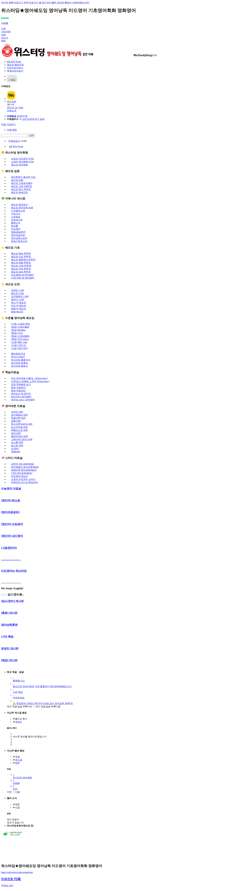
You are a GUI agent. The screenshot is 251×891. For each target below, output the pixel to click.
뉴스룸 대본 (17, 442)
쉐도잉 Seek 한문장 (21, 272)
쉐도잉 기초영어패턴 (22, 183)
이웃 (3, 28)
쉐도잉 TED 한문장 (21, 269)
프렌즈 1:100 (17, 290)
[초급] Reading (18, 330)
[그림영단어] (9, 547)
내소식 (4, 38)
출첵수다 (15, 223)
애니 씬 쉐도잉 (18, 302)
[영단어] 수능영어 (12, 524)
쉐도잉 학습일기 (19, 204)
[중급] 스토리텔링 (20, 336)
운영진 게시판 (9, 648)
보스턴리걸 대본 (19, 427)
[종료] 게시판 (9, 612)
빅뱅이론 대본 (18, 418)
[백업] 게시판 (9, 660)
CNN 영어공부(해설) (21, 473)
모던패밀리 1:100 (19, 296)
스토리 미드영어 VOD (22, 158)
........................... (11, 559)
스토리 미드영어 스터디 (23, 479)
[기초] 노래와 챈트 (20, 324)
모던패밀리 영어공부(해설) (25, 467)
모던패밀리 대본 (19, 415)
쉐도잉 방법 (17, 180)
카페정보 (12, 76)
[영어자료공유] (10, 512)
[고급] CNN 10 (18, 345)
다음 (47, 706)
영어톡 (14, 226)
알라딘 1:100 (17, 299)
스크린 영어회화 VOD (22, 161)
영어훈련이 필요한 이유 (23, 177)
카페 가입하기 (8, 124)
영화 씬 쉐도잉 (18, 308)
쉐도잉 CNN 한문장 (21, 265)
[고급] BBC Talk (19, 342)
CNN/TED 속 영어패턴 (22, 278)
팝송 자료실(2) (18, 390)
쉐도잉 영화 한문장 (21, 262)
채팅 (3, 41)
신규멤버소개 (18, 210)
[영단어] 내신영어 (12, 535)
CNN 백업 (7, 636)
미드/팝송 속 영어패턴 (22, 275)
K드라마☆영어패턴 (21, 396)
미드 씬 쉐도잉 (18, 305)
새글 (3, 34)
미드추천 (15, 229)
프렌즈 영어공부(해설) (22, 464)
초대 (42, 119)
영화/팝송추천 (18, 232)
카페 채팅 (12, 130)
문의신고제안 (18, 357)
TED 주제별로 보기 (21, 384)
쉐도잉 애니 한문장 (21, 189)
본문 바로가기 (31, 2)
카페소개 (11, 110)
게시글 (18, 760)
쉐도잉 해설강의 (15, 64)
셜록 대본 (16, 421)
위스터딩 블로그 (19, 366)
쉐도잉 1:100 (17, 293)
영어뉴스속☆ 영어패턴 (23, 399)
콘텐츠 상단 (7, 885)
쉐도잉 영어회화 (19, 165)
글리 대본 (16, 433)
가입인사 (15, 214)
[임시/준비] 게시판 (12, 601)
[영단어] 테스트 (10, 500)
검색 (32, 135)
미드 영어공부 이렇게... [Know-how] (29, 378)
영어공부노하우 (19, 238)
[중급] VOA (17, 333)
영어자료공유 (18, 235)
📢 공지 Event (14, 61)
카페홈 (4, 23)
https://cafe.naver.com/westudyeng (17, 872)
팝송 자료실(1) (18, 387)
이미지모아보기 (15, 67)
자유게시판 (17, 220)
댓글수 (18, 722)
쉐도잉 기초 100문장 (21, 186)
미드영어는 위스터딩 (14, 570)
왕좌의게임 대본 (19, 436)
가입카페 (5, 31)
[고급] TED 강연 (19, 348)
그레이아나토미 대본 (22, 439)
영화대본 (15, 451)
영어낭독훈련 (9, 624)
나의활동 (12, 80)
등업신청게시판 (19, 241)
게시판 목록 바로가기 (12, 2)
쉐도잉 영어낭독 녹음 (22, 207)
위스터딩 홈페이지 (20, 360)
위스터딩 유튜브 (19, 363)
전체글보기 (14, 141)
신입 (17, 807)
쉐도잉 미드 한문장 (21, 256)
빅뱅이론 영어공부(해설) (23, 470)
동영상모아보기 (15, 71)
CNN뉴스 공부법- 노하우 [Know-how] (30, 381)
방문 (17, 763)
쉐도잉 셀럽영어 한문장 (23, 259)
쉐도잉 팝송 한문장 (21, 253)
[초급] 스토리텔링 (20, 327)
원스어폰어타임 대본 (22, 424)
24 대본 (15, 448)
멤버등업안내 (18, 353)
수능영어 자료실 (11, 488)
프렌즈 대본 (17, 412)
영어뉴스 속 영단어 (21, 393)
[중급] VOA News (20, 339)
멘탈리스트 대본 (19, 430)
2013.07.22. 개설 (15, 107)
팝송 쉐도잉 (17, 311)
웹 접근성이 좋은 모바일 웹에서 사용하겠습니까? (64, 2)
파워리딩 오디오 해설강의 (24, 482)
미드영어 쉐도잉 (19, 476)
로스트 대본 (17, 445)
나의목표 (15, 217)
